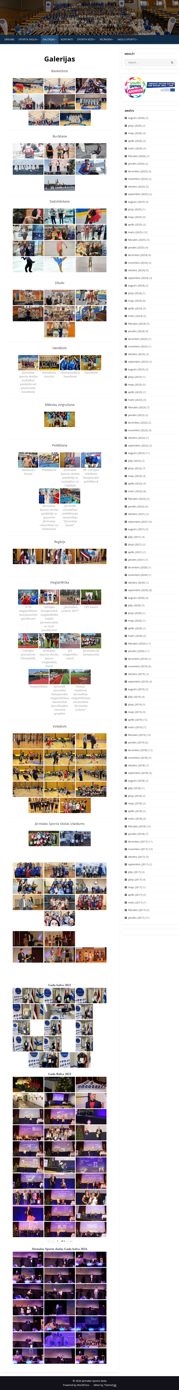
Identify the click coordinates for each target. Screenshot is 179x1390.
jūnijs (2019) (135, 704)
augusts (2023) (136, 369)
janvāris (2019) (136, 742)
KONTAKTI (67, 39)
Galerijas (49, 39)
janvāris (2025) (136, 247)
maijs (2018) (135, 803)
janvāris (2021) (136, 559)
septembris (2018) (138, 773)
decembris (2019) (138, 658)
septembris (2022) (138, 445)
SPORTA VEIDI (85, 39)
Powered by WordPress (76, 1385)
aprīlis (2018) (135, 811)
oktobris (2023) (136, 354)
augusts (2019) (136, 689)
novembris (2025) (138, 179)
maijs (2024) (135, 300)
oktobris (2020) (136, 582)
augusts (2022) (136, 453)
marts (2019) (135, 727)
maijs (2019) (135, 712)
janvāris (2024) (136, 331)
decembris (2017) (138, 841)
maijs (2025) (135, 217)
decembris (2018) (138, 750)
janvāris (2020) (136, 651)
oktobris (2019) (136, 674)
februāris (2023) (137, 407)
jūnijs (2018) (135, 796)
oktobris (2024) (136, 270)
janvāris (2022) (136, 506)
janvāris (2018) (136, 834)
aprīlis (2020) (135, 628)
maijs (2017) (135, 887)
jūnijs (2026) (135, 125)
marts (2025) (135, 232)
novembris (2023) (138, 346)
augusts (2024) (136, 285)
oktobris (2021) (136, 514)
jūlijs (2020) (134, 605)
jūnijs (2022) (135, 468)
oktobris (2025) (136, 186)
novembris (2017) (138, 849)
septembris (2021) (138, 521)
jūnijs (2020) (135, 613)
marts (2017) (135, 902)
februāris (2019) (137, 735)
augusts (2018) (136, 780)
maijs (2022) (135, 476)
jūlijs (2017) (134, 872)
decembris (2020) (138, 567)
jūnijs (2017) (135, 879)
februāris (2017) (137, 910)
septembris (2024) (138, 278)
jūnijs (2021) (135, 544)
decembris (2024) (138, 255)
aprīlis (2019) (135, 719)
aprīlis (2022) (135, 483)
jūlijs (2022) (134, 460)
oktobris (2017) (136, 856)
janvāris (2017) (136, 917)
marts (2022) (135, 491)
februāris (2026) (137, 156)
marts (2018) (135, 818)
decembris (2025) (138, 171)
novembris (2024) (138, 262)
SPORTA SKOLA (28, 39)
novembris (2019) (138, 666)
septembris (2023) (138, 361)
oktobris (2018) (136, 765)
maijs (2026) (135, 133)
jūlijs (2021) (134, 537)
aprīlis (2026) (135, 141)
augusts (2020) (136, 597)
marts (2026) (135, 148)
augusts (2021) (136, 529)
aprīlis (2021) (135, 552)
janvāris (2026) (136, 163)
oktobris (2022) (136, 437)
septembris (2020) (138, 590)
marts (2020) (135, 635)
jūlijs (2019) (134, 696)
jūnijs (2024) (135, 293)
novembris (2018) (138, 757)
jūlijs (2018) (134, 788)
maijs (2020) (135, 620)
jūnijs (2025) (135, 209)
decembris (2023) (138, 339)
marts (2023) (135, 399)
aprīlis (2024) (135, 308)
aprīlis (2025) (135, 224)
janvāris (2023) (136, 415)
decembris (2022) (138, 422)
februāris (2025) (137, 239)
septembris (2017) (138, 864)
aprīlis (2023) (135, 392)
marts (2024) (135, 316)
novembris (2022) (138, 430)
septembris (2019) (138, 681)
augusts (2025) (136, 201)
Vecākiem (106, 39)
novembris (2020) (138, 575)
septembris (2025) (138, 194)
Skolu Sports (126, 39)
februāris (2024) (137, 323)
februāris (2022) (137, 498)
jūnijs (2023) (135, 377)
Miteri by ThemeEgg (105, 1385)
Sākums (9, 39)
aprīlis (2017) (135, 894)
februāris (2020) (137, 643)
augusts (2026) (136, 118)
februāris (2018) (137, 826)
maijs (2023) (135, 384)
